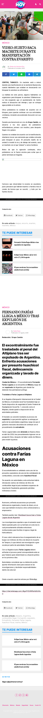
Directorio (5, 705)
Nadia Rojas (16, 331)
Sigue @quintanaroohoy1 (12, 682)
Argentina (27, 616)
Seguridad (25, 705)
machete (5, 225)
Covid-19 (38, 705)
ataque (18, 223)
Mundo (18, 705)
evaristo (32, 223)
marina (18, 622)
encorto (25, 223)
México (13, 225)
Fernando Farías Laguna (21, 620)
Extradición (6, 620)
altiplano (18, 616)
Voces (31, 705)
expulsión (31, 618)
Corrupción (21, 618)
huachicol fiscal (8, 622)
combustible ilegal (9, 618)
